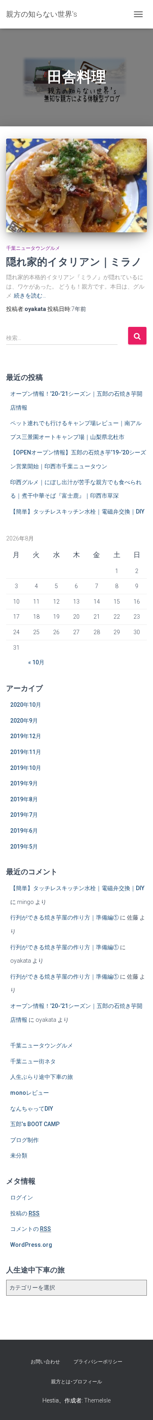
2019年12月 (25, 736)
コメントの (30, 1229)
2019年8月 (24, 799)
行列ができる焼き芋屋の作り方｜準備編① (64, 917)
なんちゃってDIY (31, 1108)
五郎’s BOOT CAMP (35, 1124)
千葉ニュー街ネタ (33, 1061)
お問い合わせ (45, 1362)
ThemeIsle (97, 1400)
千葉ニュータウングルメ (33, 248)
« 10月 (36, 662)
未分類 (18, 1155)
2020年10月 (25, 704)
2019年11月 (25, 752)
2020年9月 (24, 720)
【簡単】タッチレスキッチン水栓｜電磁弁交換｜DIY (77, 511)
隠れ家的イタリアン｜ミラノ (74, 261)
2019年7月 (24, 814)
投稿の (25, 1213)
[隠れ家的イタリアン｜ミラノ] (76, 185)
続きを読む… (30, 295)
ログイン (21, 1197)
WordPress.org (31, 1244)
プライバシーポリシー (97, 1362)
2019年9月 (24, 783)
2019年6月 (24, 830)
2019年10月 (25, 768)
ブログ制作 (24, 1140)
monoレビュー (29, 1092)
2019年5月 (24, 846)
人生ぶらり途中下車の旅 (41, 1077)
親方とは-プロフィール (76, 1382)
